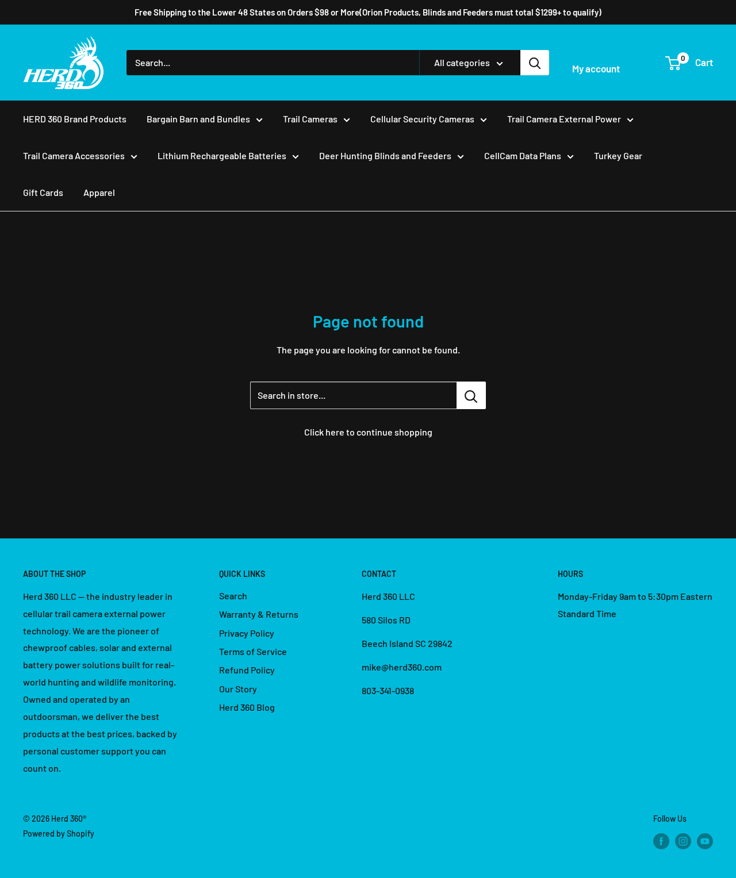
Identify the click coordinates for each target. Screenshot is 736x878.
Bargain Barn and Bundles (198, 118)
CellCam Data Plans (522, 155)
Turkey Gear (618, 155)
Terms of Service (253, 651)
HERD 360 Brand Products (74, 118)
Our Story (238, 688)
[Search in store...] (471, 395)
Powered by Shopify (58, 833)
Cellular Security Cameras (422, 118)
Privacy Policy (246, 632)
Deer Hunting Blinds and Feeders (385, 155)
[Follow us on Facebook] (661, 841)
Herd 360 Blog (247, 707)
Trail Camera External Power (564, 118)
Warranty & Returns (258, 614)
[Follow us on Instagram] (683, 841)
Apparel (99, 192)
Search (233, 595)
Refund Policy (247, 669)
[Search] (534, 62)
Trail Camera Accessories (74, 155)
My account (596, 68)
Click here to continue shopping (368, 431)
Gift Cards (43, 192)
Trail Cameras (310, 118)
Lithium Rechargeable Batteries (222, 155)
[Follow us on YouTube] (705, 841)
